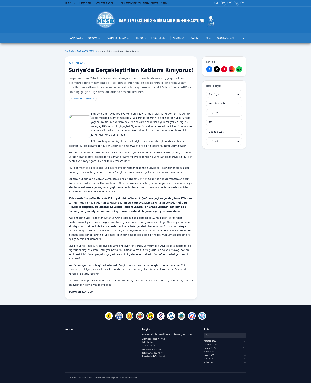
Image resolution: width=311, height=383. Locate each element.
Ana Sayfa (69, 51)
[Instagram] (236, 3)
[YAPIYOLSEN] (202, 316)
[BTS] (119, 316)
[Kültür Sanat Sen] (161, 316)
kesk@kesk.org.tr (158, 356)
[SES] (171, 316)
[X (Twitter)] (223, 3)
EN (243, 3)
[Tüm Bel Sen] (192, 316)
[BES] (109, 316)
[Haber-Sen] (150, 316)
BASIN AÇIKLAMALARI (87, 51)
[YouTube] (229, 3)
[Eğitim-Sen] (129, 316)
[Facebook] (216, 3)
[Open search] (243, 38)
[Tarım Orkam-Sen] (181, 316)
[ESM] (140, 316)
